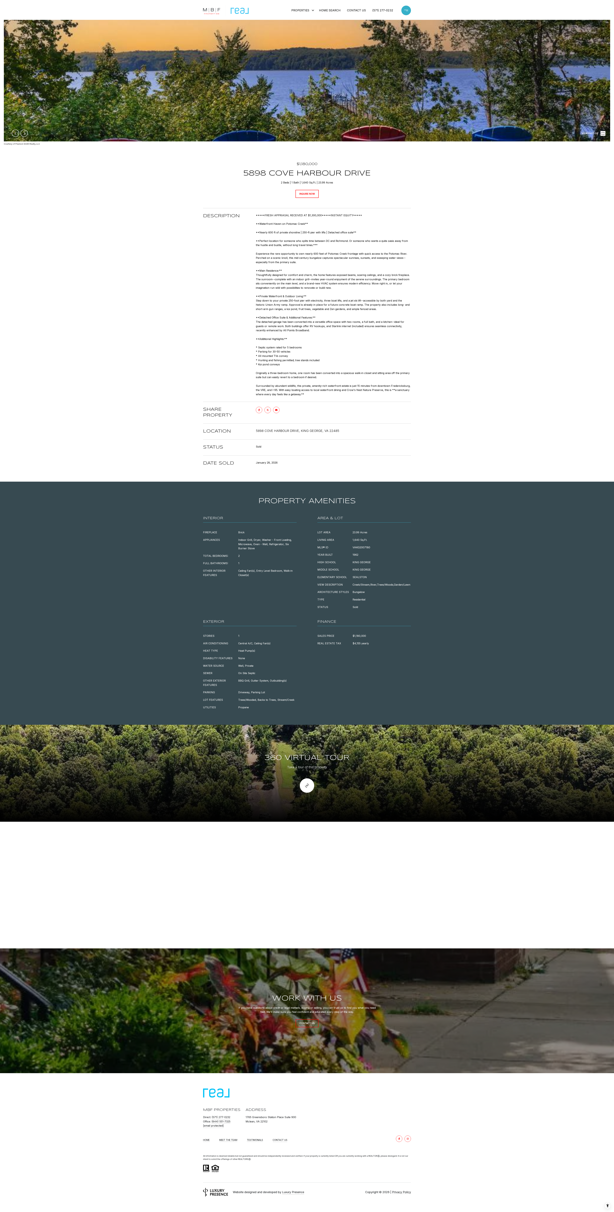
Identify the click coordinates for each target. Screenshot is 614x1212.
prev (15, 133)
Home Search (330, 10)
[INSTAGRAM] (408, 1139)
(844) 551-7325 (221, 1121)
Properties (300, 10)
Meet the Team (228, 1140)
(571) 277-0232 (382, 10)
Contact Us (280, 1140)
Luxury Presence (293, 1192)
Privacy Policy (401, 1192)
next (24, 133)
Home (206, 1140)
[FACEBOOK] (399, 1139)
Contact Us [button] (307, 1023)
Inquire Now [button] (307, 193)
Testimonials (255, 1140)
